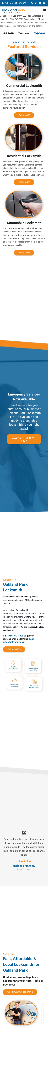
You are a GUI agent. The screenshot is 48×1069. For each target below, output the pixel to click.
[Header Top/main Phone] (14, 10)
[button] (45, 10)
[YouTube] (44, 3)
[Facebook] (32, 3)
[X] (36, 3)
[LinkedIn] (40, 3)
